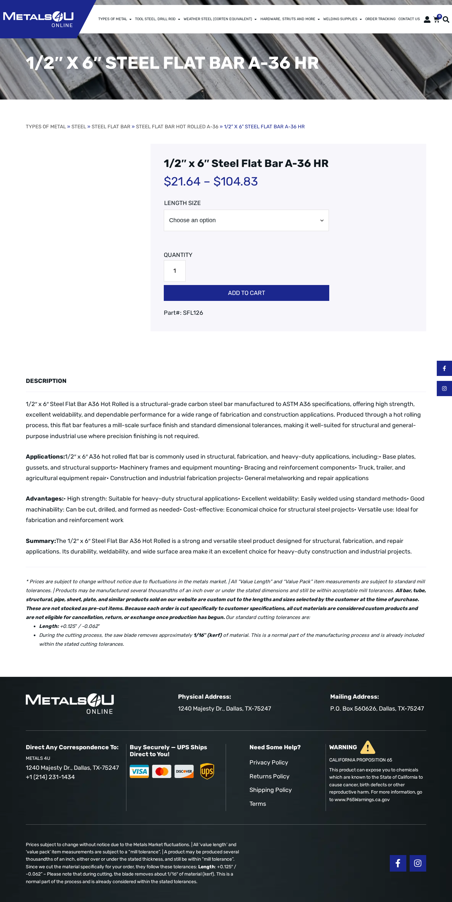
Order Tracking (380, 19)
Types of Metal (112, 19)
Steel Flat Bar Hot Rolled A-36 (177, 127)
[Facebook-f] (444, 368)
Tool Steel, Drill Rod (155, 19)
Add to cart (246, 293)
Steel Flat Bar (111, 127)
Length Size (182, 203)
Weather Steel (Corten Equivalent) (218, 19)
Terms (257, 803)
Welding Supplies (340, 19)
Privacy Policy (268, 762)
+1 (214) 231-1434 (50, 777)
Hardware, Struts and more (287, 19)
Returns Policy (269, 776)
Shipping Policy (270, 790)
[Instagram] (444, 388)
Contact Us (409, 19)
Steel (78, 127)
